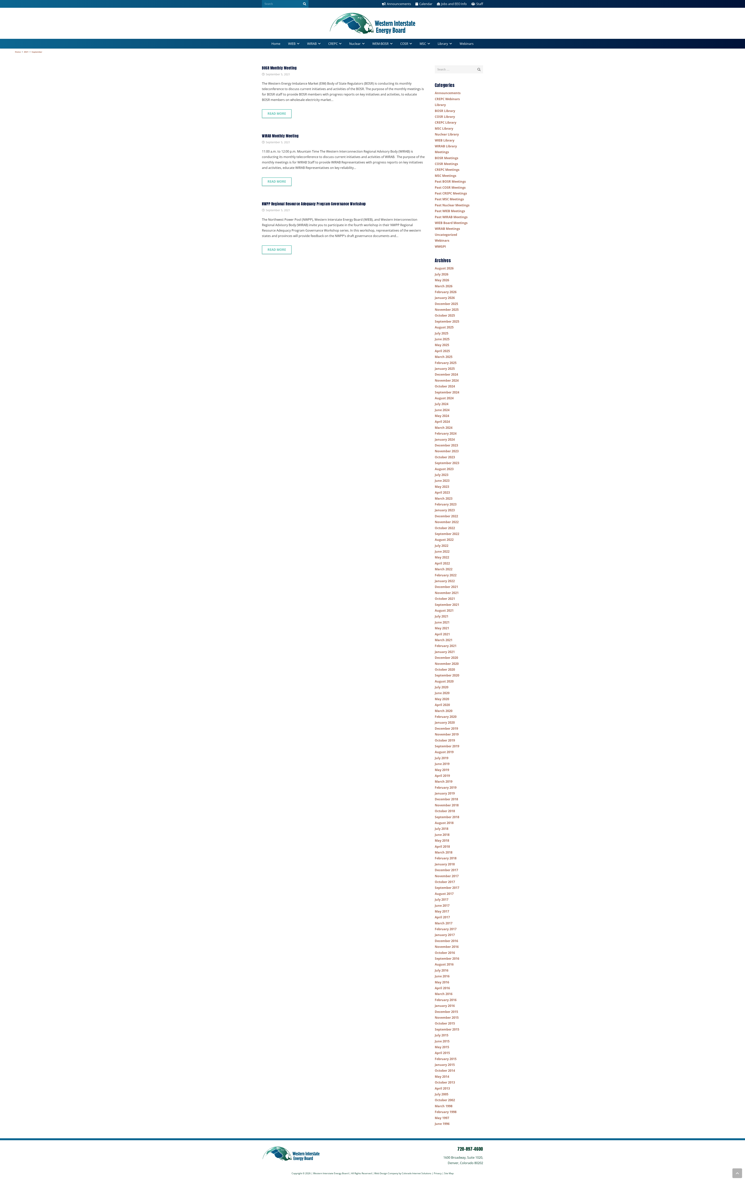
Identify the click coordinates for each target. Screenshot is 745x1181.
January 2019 (445, 793)
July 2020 (441, 687)
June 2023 (442, 480)
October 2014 (445, 1070)
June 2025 (442, 339)
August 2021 (444, 610)
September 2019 (447, 746)
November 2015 (447, 1017)
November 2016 (447, 947)
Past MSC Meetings (449, 199)
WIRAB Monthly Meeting (280, 136)
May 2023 (442, 487)
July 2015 (441, 1035)
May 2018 (442, 840)
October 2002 (445, 1100)
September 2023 (447, 463)
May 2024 (442, 416)
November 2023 (447, 451)
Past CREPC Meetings (451, 193)
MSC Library (444, 128)
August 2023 (444, 469)
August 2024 (444, 398)
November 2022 (447, 522)
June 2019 (442, 764)
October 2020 (445, 669)
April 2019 (442, 776)
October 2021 (445, 599)
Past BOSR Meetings (450, 181)
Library (440, 105)
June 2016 (442, 976)
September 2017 (447, 888)
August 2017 (444, 894)
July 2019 (441, 758)
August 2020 (444, 681)
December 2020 (446, 658)
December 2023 (446, 445)
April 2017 (442, 917)
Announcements (448, 93)
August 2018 (444, 823)
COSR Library (445, 117)
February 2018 (446, 858)
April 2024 (442, 421)
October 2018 (445, 811)
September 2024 (447, 392)
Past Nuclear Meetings (452, 205)
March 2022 (443, 569)
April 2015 (442, 1053)
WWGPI (440, 246)
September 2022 (447, 534)
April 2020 (442, 705)
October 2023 (445, 457)
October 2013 (445, 1082)
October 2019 (445, 740)
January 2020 (445, 722)
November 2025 (447, 309)
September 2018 (447, 817)
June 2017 (442, 905)
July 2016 (441, 970)
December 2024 (446, 374)
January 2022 (445, 581)
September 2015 (447, 1029)
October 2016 (445, 953)
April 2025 (442, 351)
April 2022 (442, 563)
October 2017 (445, 882)
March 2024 (443, 428)
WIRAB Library (446, 146)
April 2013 (442, 1088)
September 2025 (447, 321)
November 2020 (447, 664)
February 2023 (446, 504)
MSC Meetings (445, 176)
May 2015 (442, 1047)
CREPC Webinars (447, 99)
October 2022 (445, 528)
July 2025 (441, 333)
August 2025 (444, 327)
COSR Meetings (446, 164)
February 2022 (446, 575)
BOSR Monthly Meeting (279, 68)
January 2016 (445, 1006)
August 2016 (444, 964)
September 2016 (447, 958)
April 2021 (442, 634)
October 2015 (445, 1023)
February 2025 (446, 363)
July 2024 (441, 404)
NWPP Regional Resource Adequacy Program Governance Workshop (314, 204)
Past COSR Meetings (450, 187)
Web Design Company (386, 1173)
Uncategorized (446, 235)
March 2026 (443, 286)
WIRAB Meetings (447, 229)
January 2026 (445, 298)
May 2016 (442, 982)
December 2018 (446, 799)
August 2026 (444, 268)
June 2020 (442, 693)
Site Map (449, 1173)
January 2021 (445, 652)
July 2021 (441, 616)
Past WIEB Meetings (450, 211)
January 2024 (445, 439)
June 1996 (442, 1124)
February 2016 (446, 1000)
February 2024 (446, 433)
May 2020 (442, 699)
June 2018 (442, 835)
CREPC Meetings (447, 170)
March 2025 (443, 357)
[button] (297, 44)
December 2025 (446, 304)
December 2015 (446, 1012)
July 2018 (441, 829)
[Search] (304, 4)
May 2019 (442, 770)
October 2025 (445, 315)
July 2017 (441, 899)
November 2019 (447, 734)
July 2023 (441, 475)
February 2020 (446, 717)
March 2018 (443, 852)
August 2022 (444, 540)
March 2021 (443, 640)
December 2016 (446, 941)
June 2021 (442, 622)
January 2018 (445, 864)
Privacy (438, 1173)
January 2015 (445, 1065)
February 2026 (446, 292)
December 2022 (446, 516)
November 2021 (447, 593)
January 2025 (445, 368)
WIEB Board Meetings (451, 223)
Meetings (442, 152)
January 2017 (445, 935)
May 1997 (442, 1118)
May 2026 (442, 280)
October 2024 (445, 386)
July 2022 (441, 546)
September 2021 (447, 605)
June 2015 (442, 1041)
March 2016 (443, 994)
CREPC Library (445, 122)
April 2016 (442, 988)
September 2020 (447, 675)
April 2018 (442, 846)
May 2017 (442, 911)
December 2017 (446, 870)
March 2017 (443, 923)
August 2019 (444, 752)
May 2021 (442, 628)
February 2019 (446, 787)
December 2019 (446, 728)
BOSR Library (445, 111)
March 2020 (443, 711)
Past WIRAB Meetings (451, 217)
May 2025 (442, 345)
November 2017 (447, 876)
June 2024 (442, 410)
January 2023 (445, 510)
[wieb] (372, 23)
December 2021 (446, 587)
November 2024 (447, 380)
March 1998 (443, 1106)
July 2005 (441, 1094)
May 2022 (442, 557)
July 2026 (441, 274)
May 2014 (442, 1076)
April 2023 (442, 492)
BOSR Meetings (446, 158)
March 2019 (443, 781)
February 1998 (446, 1112)
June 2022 (442, 551)
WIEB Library (444, 140)
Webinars (442, 240)
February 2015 (446, 1059)
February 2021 (446, 646)
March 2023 (443, 498)
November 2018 (447, 805)
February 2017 (446, 929)
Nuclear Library (447, 134)
